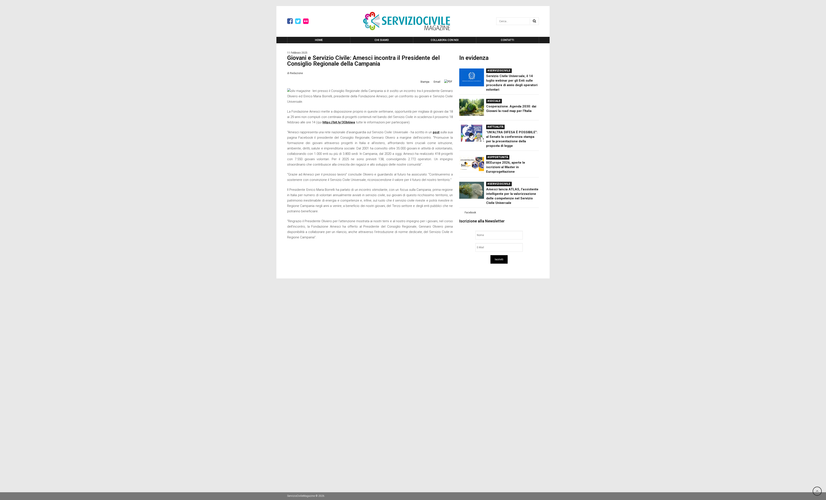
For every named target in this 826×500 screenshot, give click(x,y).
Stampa (424, 81)
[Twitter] (298, 21)
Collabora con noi (445, 40)
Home (319, 40)
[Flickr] (306, 21)
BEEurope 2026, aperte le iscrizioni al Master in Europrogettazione (505, 167)
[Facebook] (290, 21)
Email (437, 81)
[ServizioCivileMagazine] (406, 21)
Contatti (507, 40)
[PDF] (448, 81)
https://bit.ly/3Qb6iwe (338, 122)
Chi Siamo (381, 40)
